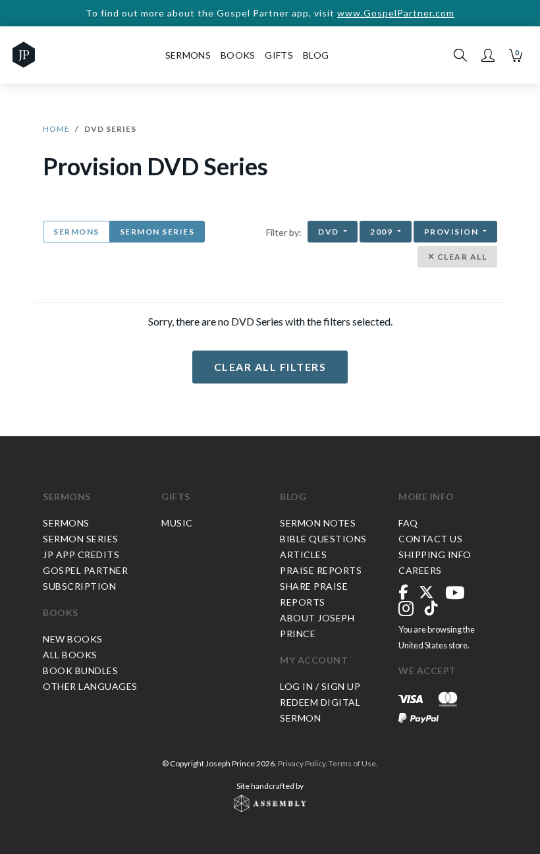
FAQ (408, 522)
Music (177, 522)
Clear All (461, 257)
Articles (303, 554)
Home (56, 129)
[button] (488, 55)
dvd (329, 232)
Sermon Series (157, 232)
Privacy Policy (301, 763)
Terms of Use (352, 763)
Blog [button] (316, 55)
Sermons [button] (188, 55)
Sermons (76, 232)
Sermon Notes (318, 522)
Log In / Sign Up (320, 686)
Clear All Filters (270, 366)
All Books (70, 654)
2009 (382, 232)
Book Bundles (80, 670)
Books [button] (238, 55)
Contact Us (430, 538)
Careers (420, 570)
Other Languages (90, 686)
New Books (73, 638)
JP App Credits (81, 554)
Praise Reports (321, 570)
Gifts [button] (279, 55)
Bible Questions (323, 538)
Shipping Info (435, 554)
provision (452, 232)
